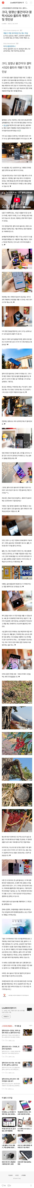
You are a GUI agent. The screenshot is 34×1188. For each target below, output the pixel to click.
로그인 (17, 1175)
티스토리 (10, 1175)
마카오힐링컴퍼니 (9, 46)
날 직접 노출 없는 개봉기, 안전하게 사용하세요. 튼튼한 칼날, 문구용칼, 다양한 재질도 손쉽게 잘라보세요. (17, 38)
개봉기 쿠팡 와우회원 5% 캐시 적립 (15, 33)
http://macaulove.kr (9, 43)
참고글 (6, 125)
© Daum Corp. (17, 1178)
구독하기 (5, 1016)
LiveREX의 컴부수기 (17, 3)
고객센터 (23, 1175)
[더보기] (31, 1185)
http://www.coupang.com (11, 30)
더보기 (30, 1025)
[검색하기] (26, 3)
